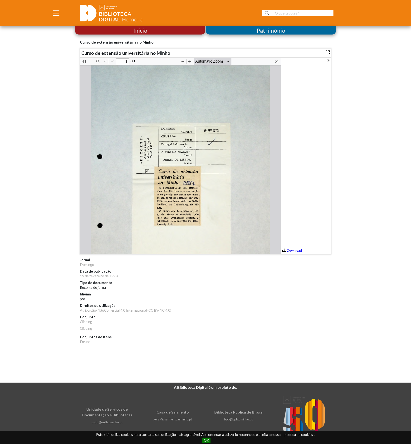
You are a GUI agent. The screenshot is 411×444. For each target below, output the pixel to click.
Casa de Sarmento (173, 412)
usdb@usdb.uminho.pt (107, 422)
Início (140, 30)
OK (206, 440)
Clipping (86, 322)
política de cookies (299, 435)
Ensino (85, 342)
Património (271, 30)
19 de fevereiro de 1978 (99, 276)
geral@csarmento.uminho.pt (172, 419)
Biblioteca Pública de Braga (238, 412)
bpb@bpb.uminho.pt (238, 419)
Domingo (87, 265)
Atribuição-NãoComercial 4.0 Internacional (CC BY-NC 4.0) (125, 310)
